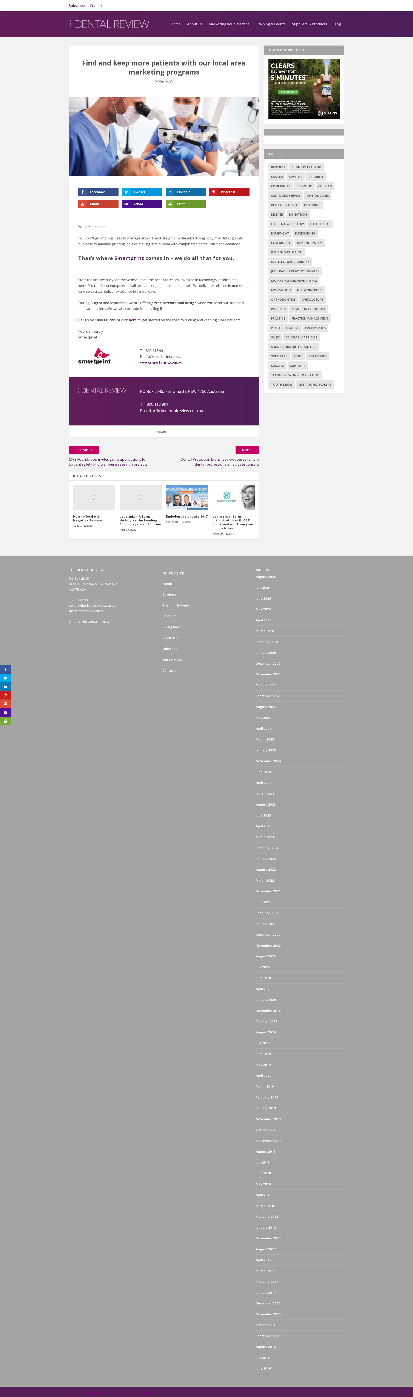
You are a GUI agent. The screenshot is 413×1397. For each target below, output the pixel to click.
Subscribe (77, 5)
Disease (277, 214)
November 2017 (268, 1238)
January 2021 (266, 924)
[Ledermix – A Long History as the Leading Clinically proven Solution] (141, 497)
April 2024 (263, 782)
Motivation (281, 290)
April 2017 (263, 1260)
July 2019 (263, 1043)
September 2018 (269, 1140)
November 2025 (268, 674)
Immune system (309, 243)
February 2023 (267, 848)
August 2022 (266, 869)
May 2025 (263, 717)
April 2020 (263, 989)
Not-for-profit (310, 290)
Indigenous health (286, 252)
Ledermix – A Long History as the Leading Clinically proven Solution (140, 520)
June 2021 (263, 902)
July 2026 (263, 587)
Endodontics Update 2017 (187, 516)
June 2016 (263, 1368)
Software (279, 356)
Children (315, 177)
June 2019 (263, 1054)
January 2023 (266, 858)
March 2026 (265, 631)
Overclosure (312, 299)
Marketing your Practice (229, 24)
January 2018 (266, 1227)
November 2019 (268, 1010)
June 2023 (263, 815)
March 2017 (265, 1271)
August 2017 (266, 1249)
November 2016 (268, 1314)
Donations (298, 214)
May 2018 (263, 1184)
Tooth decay (282, 384)
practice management (309, 318)
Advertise (169, 637)
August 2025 (266, 707)
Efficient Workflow (287, 224)
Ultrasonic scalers (315, 384)
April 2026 (263, 620)
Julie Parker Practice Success (295, 271)
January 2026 (266, 652)
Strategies (317, 356)
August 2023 (266, 804)
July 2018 (263, 1162)
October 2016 (266, 1325)
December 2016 (268, 1303)
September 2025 (269, 696)
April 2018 (263, 1195)
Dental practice (284, 205)
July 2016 (263, 1357)
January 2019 (266, 1108)
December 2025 (268, 663)
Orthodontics (283, 299)
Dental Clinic (318, 195)
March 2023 (265, 837)
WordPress (146, 1392)
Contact (96, 5)
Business (278, 167)
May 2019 (263, 1064)
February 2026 (267, 642)
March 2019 (265, 1086)
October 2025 (266, 685)
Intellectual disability (290, 262)
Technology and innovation (295, 375)
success (277, 366)
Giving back (171, 627)
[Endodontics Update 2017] (187, 497)
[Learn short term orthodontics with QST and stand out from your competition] (234, 497)
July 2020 (263, 967)
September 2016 (269, 1336)
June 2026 (263, 598)
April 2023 (263, 826)
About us (194, 24)
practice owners (285, 328)
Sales (275, 337)
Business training (306, 167)
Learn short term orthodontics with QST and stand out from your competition (233, 522)
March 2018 (265, 1206)
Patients (278, 309)
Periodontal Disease (309, 309)
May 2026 (263, 609)
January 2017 (266, 1292)
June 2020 (263, 978)
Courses (325, 186)
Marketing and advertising (294, 281)
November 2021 (268, 891)
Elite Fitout (320, 224)
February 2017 (267, 1281)
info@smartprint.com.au (162, 356)
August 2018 (266, 1151)
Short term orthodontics (293, 347)
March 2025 (265, 739)
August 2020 (266, 956)
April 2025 (263, 728)
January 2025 (266, 750)
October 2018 (266, 1129)
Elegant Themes (101, 1392)
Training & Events (271, 24)
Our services (172, 659)
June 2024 (263, 772)
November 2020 (268, 945)
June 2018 (263, 1173)
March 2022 (265, 880)
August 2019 (266, 1032)
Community (280, 186)
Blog (337, 24)
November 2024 (268, 761)
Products (169, 616)
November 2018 (268, 1119)
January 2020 (266, 999)
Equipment (280, 233)
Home (176, 24)
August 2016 (266, 1346)
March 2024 (265, 793)
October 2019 (266, 1021)
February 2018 (267, 1216)
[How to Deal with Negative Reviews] (94, 497)
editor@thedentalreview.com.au (174, 410)
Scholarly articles (301, 337)
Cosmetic (304, 186)
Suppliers (297, 366)
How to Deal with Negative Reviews (88, 518)
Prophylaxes (315, 328)
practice (278, 318)
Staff (297, 356)
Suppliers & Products (309, 24)
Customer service (286, 195)
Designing (312, 205)
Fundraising (305, 233)
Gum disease (281, 243)
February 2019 (267, 1097)
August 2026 (266, 576)
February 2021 (267, 913)
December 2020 (268, 934)
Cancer (277, 177)
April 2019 (263, 1075)
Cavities (295, 177)
